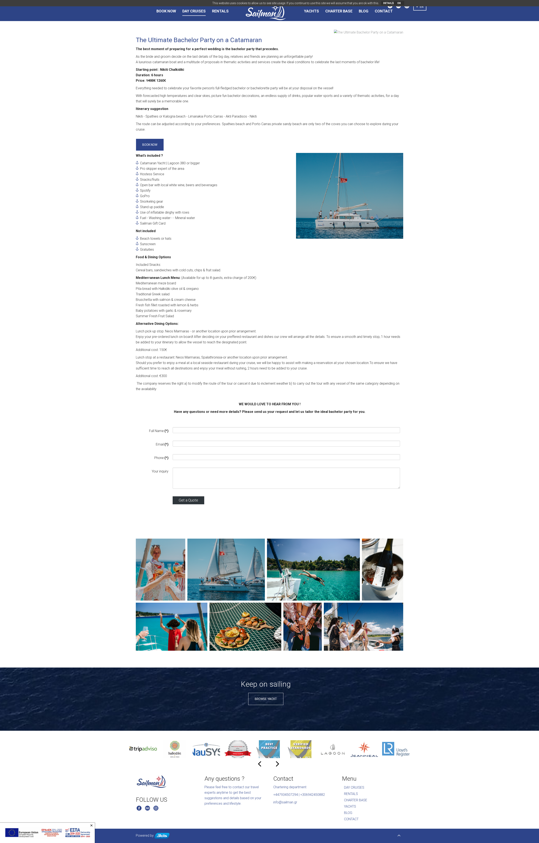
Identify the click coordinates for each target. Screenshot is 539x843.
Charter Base (355, 800)
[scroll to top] (399, 836)
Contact (384, 11)
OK (399, 3)
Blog (363, 11)
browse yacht (266, 699)
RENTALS (220, 11)
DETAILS (387, 3)
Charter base (338, 11)
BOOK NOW (166, 11)
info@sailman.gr (285, 802)
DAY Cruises (354, 787)
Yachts (311, 11)
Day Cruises (194, 11)
